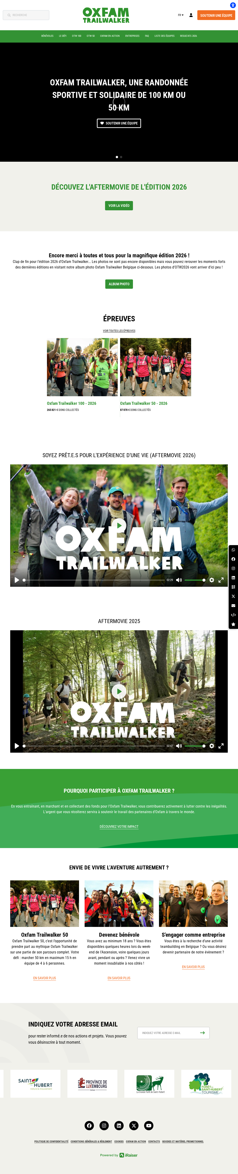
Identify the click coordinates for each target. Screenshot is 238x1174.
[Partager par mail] (233, 605)
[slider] (94, 580)
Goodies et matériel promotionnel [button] (183, 1141)
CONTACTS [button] (154, 1141)
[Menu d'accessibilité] (233, 5)
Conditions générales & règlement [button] (91, 1141)
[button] (117, 157)
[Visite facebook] (89, 1125)
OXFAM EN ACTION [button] (136, 1141)
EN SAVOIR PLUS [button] (44, 978)
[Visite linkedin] (119, 1125)
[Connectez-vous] (191, 15)
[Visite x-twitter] (134, 1125)
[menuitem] (47, 36)
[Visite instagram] (104, 1125)
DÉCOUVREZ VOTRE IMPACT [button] (119, 827)
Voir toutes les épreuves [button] (119, 330)
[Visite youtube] (148, 1125)
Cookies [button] (119, 1141)
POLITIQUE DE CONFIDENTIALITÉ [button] (51, 1141)
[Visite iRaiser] (119, 1155)
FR (179, 15)
